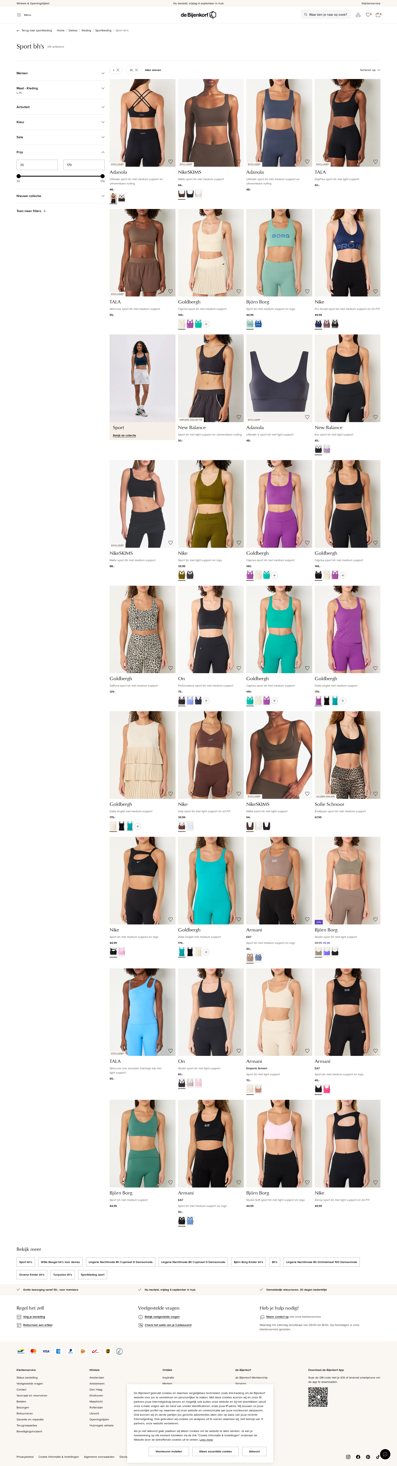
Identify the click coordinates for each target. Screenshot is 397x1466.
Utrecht (94, 1413)
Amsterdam (97, 1377)
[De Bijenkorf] (198, 15)
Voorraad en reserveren (32, 1395)
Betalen (21, 1401)
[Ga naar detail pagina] (206, 324)
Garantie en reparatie (30, 1419)
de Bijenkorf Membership (251, 1377)
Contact (21, 1389)
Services (240, 1383)
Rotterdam (96, 1407)
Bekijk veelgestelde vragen (162, 1317)
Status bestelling (27, 1377)
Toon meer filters (29, 211)
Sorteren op (367, 70)
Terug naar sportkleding (37, 30)
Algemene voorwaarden (99, 1456)
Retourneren (25, 1413)
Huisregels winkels (102, 1425)
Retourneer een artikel (37, 1325)
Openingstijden (99, 1419)
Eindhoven (96, 1395)
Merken (167, 1383)
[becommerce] (119, 1353)
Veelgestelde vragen (30, 1383)
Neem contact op (277, 1317)
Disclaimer (126, 1456)
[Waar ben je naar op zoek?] (306, 14)
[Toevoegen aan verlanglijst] (170, 161)
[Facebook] (358, 1456)
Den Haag (96, 1389)
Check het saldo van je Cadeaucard (168, 1325)
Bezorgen (23, 1407)
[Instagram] (348, 1456)
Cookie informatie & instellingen (58, 1456)
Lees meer (206, 1439)
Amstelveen (97, 1383)
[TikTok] (377, 1456)
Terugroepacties (27, 1425)
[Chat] (385, 1454)
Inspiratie (168, 1377)
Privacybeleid (25, 1456)
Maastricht (96, 1401)
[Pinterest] (368, 1456)
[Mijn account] (358, 14)
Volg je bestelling (34, 1317)
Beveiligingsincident (29, 1431)
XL (131, 70)
